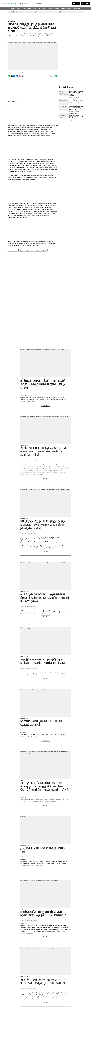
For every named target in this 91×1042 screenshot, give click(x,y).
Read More (45, 405)
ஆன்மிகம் (50, 8)
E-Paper (15, 3)
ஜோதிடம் (44, 8)
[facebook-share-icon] (14, 77)
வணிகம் (57, 8)
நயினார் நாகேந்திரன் (40, 538)
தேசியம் (19, 8)
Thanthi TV (27, 3)
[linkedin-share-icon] (17, 77)
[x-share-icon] (11, 77)
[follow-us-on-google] (56, 76)
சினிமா (29, 8)
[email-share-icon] (19, 77)
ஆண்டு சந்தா (76, 8)
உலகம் (24, 8)
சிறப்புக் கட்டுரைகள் (66, 8)
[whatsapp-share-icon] (9, 77)
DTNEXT (20, 3)
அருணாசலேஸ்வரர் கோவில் (26, 250)
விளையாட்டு (37, 8)
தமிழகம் (13, 8)
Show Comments (32, 339)
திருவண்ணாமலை (13, 250)
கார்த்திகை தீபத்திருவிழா (40, 250)
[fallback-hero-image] (64, 93)
